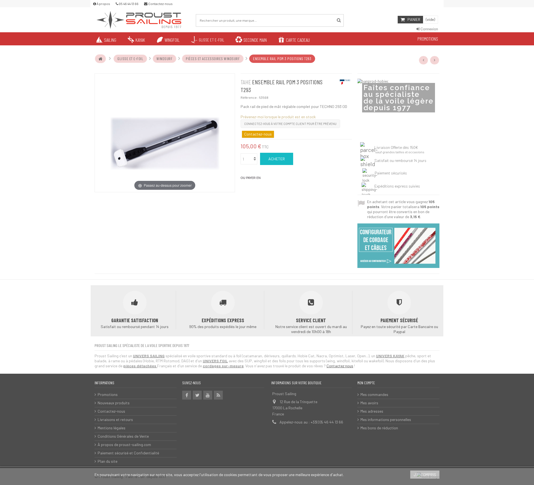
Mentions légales (111, 427)
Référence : (249, 97)
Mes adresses (371, 411)
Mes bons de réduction (379, 427)
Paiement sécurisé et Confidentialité (128, 452)
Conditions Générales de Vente (123, 436)
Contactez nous (340, 365)
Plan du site (107, 461)
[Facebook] (186, 395)
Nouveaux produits (114, 402)
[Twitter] (197, 395)
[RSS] (218, 395)
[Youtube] (207, 395)
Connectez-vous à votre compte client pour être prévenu (290, 123)
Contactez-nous (111, 411)
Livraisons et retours (115, 419)
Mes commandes (374, 394)
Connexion (429, 28)
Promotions (108, 394)
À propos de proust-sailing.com (124, 444)
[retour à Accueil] (100, 58)
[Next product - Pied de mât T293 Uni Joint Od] (434, 60)
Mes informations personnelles (385, 419)
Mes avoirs (369, 402)
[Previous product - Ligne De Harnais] (423, 60)
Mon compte (366, 382)
